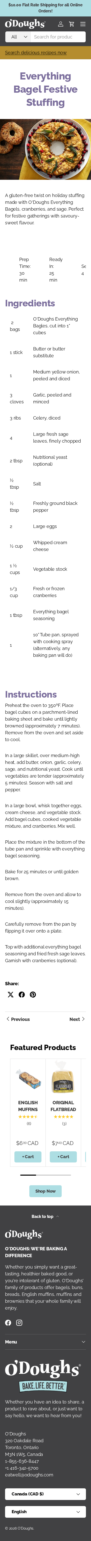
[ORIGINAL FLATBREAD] (63, 1076)
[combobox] (45, 36)
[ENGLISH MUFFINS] (28, 1076)
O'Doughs (26, 1528)
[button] (71, 24)
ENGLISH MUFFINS (28, 1106)
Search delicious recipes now (36, 52)
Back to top (43, 1216)
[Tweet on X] (10, 994)
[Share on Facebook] (21, 994)
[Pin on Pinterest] (32, 994)
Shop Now (45, 1191)
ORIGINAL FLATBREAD (63, 1106)
